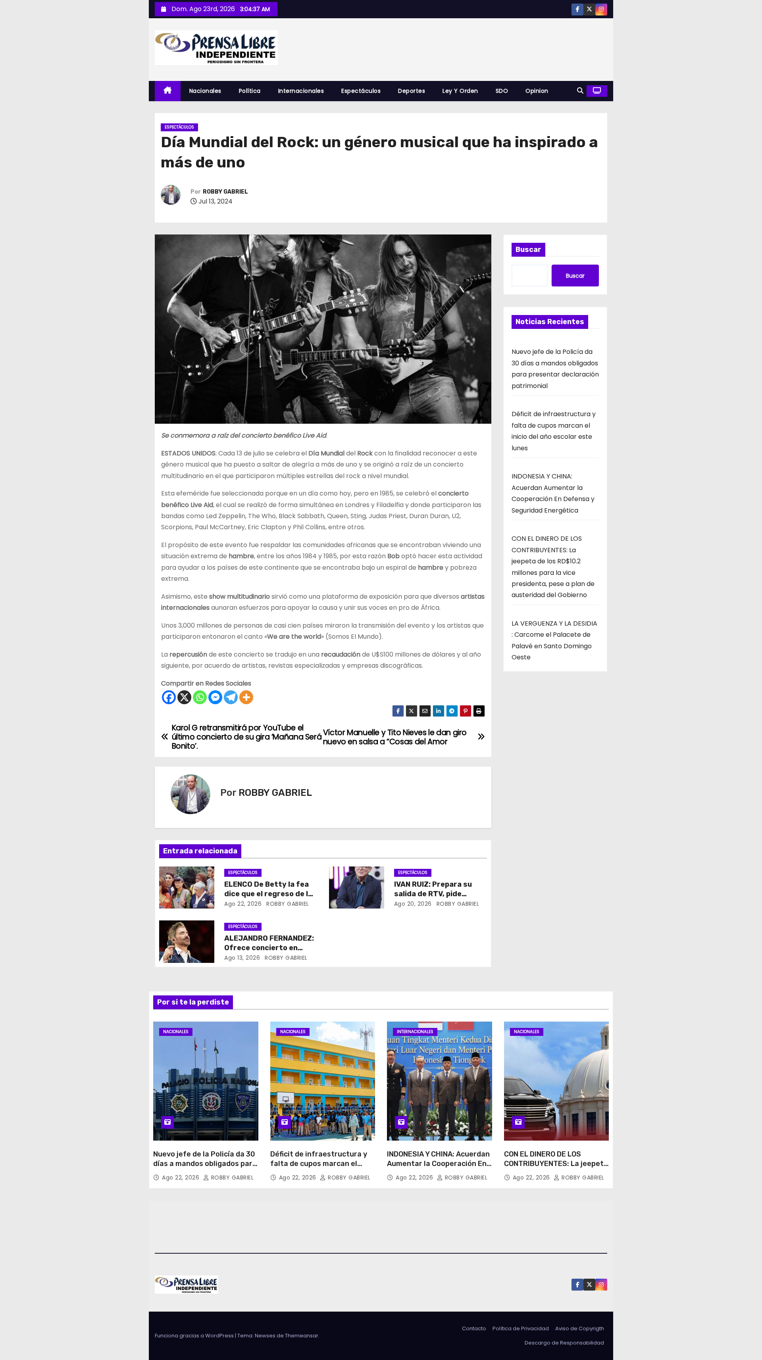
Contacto (474, 1328)
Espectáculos (361, 91)
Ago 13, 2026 (242, 958)
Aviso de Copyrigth (579, 1328)
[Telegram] (231, 697)
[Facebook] (169, 697)
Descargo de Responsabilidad (564, 1343)
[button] (580, 90)
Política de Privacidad (521, 1328)
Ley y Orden (460, 91)
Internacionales (301, 91)
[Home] (168, 91)
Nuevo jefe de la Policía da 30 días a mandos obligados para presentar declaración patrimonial (205, 1168)
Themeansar (301, 1335)
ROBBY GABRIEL (225, 191)
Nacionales (205, 91)
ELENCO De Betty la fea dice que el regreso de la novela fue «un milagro (268, 894)
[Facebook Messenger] (215, 697)
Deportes (411, 91)
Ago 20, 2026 (413, 904)
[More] (246, 697)
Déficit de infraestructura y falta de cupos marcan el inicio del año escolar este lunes (318, 1168)
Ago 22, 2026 (243, 904)
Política (250, 91)
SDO (502, 91)
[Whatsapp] (200, 697)
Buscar (528, 249)
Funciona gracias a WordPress (195, 1335)
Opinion (536, 91)
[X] (184, 697)
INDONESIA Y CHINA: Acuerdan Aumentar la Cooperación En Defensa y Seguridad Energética (438, 1168)
